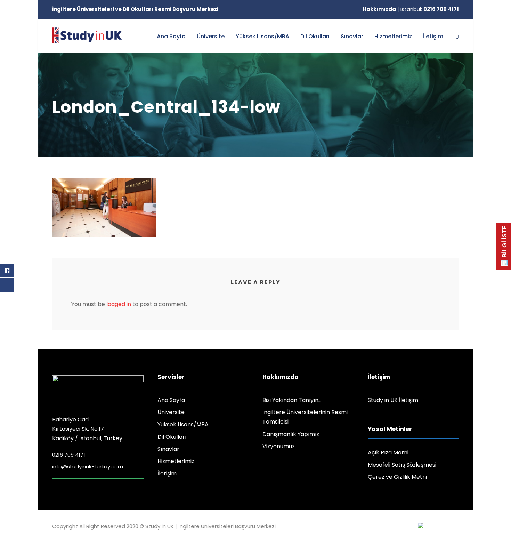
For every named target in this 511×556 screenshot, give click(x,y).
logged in (118, 304)
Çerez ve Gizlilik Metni (397, 477)
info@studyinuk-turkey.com (87, 466)
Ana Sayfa (171, 36)
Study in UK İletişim (393, 400)
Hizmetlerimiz (393, 36)
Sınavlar (352, 36)
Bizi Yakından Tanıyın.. (291, 400)
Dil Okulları (315, 36)
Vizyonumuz (278, 446)
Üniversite (211, 36)
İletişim (433, 36)
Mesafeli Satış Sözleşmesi (402, 465)
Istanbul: (429, 9)
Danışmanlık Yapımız (290, 434)
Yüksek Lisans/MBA (262, 36)
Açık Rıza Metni (388, 453)
